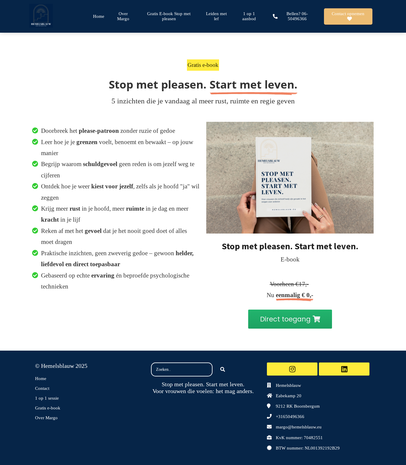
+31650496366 (290, 416)
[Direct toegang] (290, 327)
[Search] (222, 369)
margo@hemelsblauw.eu (299, 427)
